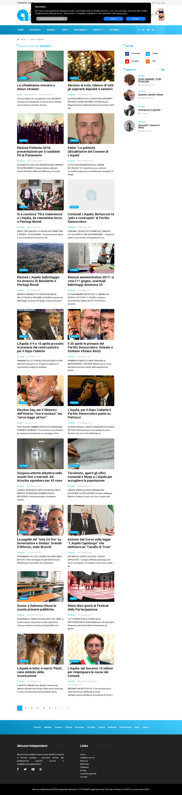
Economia (79, 727)
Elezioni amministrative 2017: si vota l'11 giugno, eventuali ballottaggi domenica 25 (91, 281)
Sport (136, 727)
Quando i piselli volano (150, 94)
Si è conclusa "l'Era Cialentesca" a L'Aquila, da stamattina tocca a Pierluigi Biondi (40, 218)
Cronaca (23, 598)
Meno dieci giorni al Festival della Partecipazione (88, 607)
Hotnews (114, 30)
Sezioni (51, 30)
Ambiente (112, 727)
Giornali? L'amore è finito (149, 126)
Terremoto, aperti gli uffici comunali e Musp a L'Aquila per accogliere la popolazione (90, 476)
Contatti (83, 777)
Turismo (37, 727)
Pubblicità (84, 767)
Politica (74, 78)
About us (84, 761)
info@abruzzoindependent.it (29, 764)
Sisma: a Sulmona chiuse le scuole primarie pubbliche (36, 607)
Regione (72, 95)
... (61, 708)
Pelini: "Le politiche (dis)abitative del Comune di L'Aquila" (88, 151)
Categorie (34, 30)
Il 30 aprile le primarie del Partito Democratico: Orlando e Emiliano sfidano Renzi (90, 347)
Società (23, 78)
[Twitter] (143, 30)
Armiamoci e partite (149, 110)
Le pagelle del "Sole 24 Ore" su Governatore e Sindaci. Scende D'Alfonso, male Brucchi (39, 543)
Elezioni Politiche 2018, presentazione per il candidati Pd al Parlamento (38, 151)
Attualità (24, 466)
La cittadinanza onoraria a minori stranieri (36, 87)
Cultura (141, 76)
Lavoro (145, 727)
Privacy (83, 770)
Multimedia (80, 30)
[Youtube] (148, 30)
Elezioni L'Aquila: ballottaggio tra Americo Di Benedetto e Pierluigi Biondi (38, 281)
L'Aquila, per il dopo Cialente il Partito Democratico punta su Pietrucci (89, 413)
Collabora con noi (87, 758)
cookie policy (121, 13)
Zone (64, 30)
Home (20, 30)
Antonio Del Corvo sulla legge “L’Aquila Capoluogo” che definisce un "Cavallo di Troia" (89, 543)
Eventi (73, 598)
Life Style (141, 91)
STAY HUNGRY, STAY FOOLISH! (149, 80)
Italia (20, 95)
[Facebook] (139, 30)
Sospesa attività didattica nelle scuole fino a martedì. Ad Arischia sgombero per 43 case (39, 476)
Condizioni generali (88, 774)
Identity (97, 30)
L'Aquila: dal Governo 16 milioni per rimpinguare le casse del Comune (90, 672)
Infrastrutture (125, 727)
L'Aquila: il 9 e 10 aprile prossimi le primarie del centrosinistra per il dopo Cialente (40, 347)
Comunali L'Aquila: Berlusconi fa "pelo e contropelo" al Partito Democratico (91, 218)
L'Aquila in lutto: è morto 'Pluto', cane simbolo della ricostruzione (40, 672)
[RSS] (153, 30)
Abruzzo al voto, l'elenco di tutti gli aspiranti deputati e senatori (91, 87)
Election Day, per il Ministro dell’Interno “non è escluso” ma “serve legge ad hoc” (39, 413)
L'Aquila (72, 161)
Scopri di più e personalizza (51, 19)
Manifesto (84, 764)
